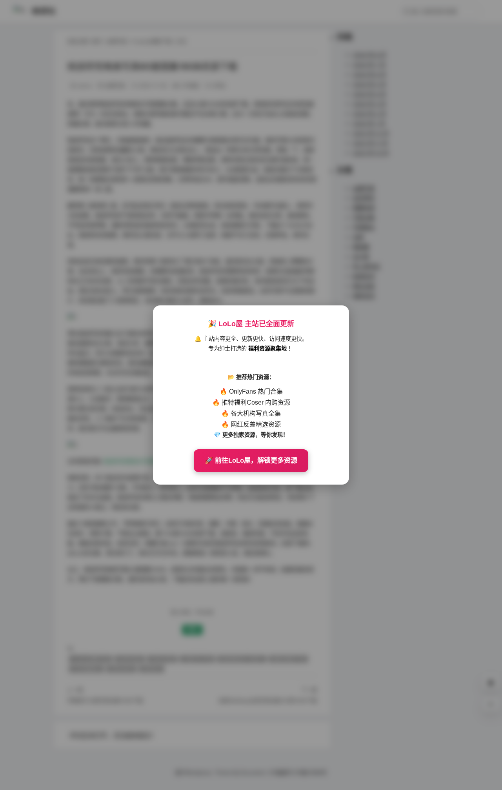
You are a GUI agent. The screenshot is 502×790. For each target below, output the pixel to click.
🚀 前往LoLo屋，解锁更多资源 (251, 460)
